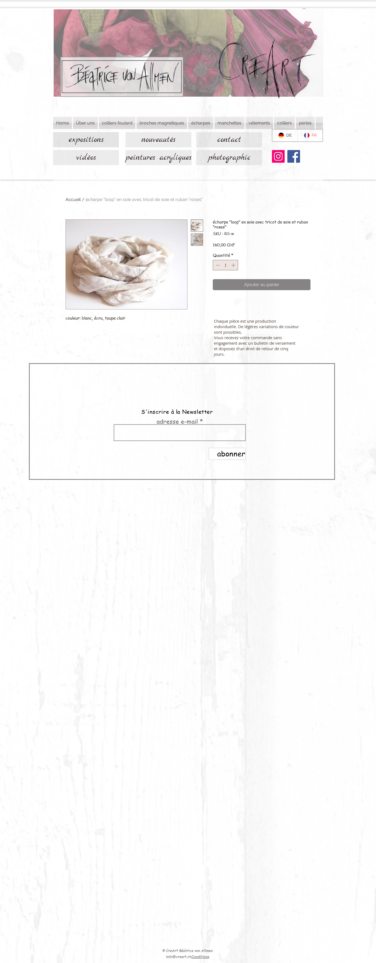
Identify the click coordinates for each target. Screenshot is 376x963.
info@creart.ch (179, 956)
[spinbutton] (225, 265)
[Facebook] (293, 156)
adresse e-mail (177, 421)
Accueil (73, 199)
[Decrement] (217, 265)
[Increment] (234, 265)
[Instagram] (278, 156)
